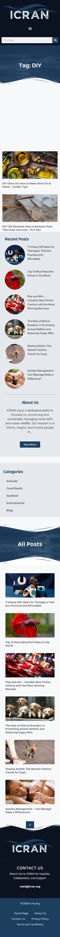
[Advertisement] (30, 117)
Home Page (21, 913)
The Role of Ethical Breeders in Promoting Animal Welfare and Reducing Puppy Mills (25, 729)
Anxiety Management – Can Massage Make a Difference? (41, 374)
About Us (40, 913)
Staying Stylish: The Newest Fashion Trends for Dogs (39, 350)
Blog (9, 510)
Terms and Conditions (30, 924)
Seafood (12, 495)
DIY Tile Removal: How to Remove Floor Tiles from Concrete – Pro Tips (27, 228)
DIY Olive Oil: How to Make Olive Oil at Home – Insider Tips (26, 185)
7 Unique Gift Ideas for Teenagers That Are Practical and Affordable (29, 604)
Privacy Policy (40, 919)
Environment (15, 503)
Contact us (18, 919)
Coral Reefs (14, 488)
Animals (11, 481)
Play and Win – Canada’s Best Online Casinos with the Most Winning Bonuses (28, 685)
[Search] (55, 40)
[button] (30, 28)
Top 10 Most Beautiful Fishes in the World (27, 644)
